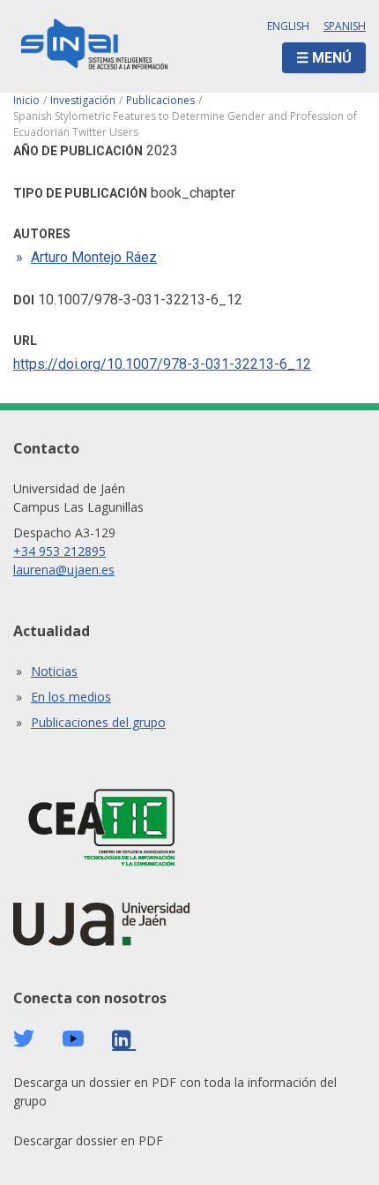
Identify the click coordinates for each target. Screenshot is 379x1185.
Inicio (26, 100)
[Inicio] (94, 46)
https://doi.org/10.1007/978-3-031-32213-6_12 (162, 364)
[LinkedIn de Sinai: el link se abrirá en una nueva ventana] (124, 1040)
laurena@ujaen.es (64, 569)
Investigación (82, 100)
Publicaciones (160, 100)
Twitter (23, 1038)
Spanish (344, 26)
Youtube (73, 1039)
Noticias (54, 671)
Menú (332, 57)
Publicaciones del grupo (98, 722)
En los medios (71, 696)
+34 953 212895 (59, 551)
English (288, 26)
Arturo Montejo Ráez (94, 257)
